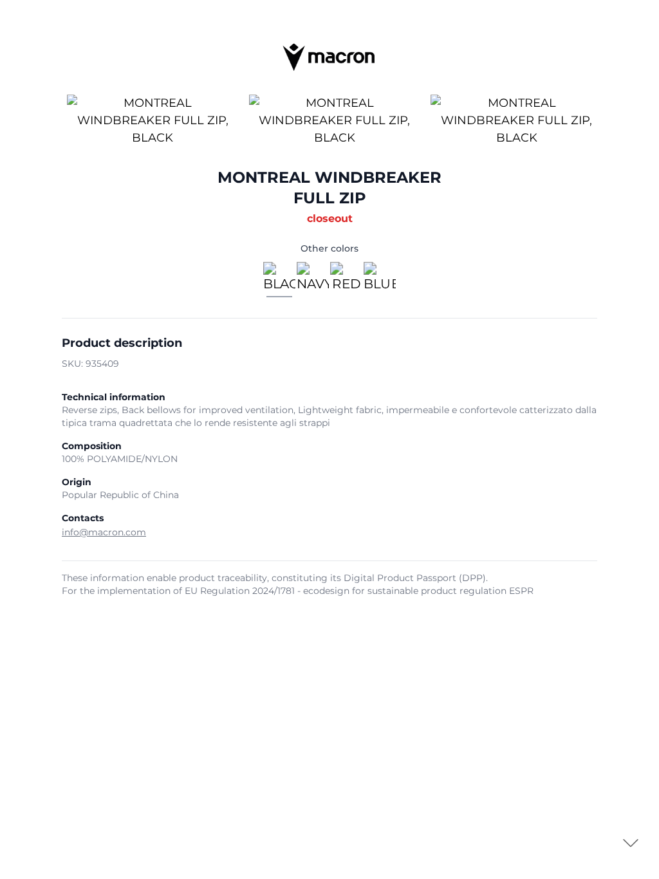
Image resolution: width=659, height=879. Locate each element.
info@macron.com (104, 532)
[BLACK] (279, 281)
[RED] (346, 281)
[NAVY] (313, 281)
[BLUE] (380, 281)
